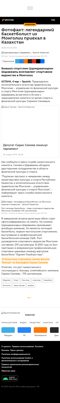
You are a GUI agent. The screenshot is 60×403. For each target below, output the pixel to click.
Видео (23, 322)
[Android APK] (9, 379)
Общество (6, 280)
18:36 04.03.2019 (9, 48)
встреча (31, 285)
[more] (55, 154)
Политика (25, 280)
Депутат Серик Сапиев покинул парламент (25, 146)
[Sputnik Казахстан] (8, 21)
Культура (48, 322)
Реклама (5, 350)
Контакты (39, 346)
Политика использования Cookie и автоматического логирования (17, 359)
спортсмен (37, 280)
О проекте (6, 346)
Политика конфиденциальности (15, 354)
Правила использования (23, 346)
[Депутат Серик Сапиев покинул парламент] (30, 123)
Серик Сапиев (19, 285)
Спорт (16, 280)
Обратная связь (8, 371)
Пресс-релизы (16, 350)
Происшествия (9, 322)
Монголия (6, 285)
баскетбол (48, 280)
